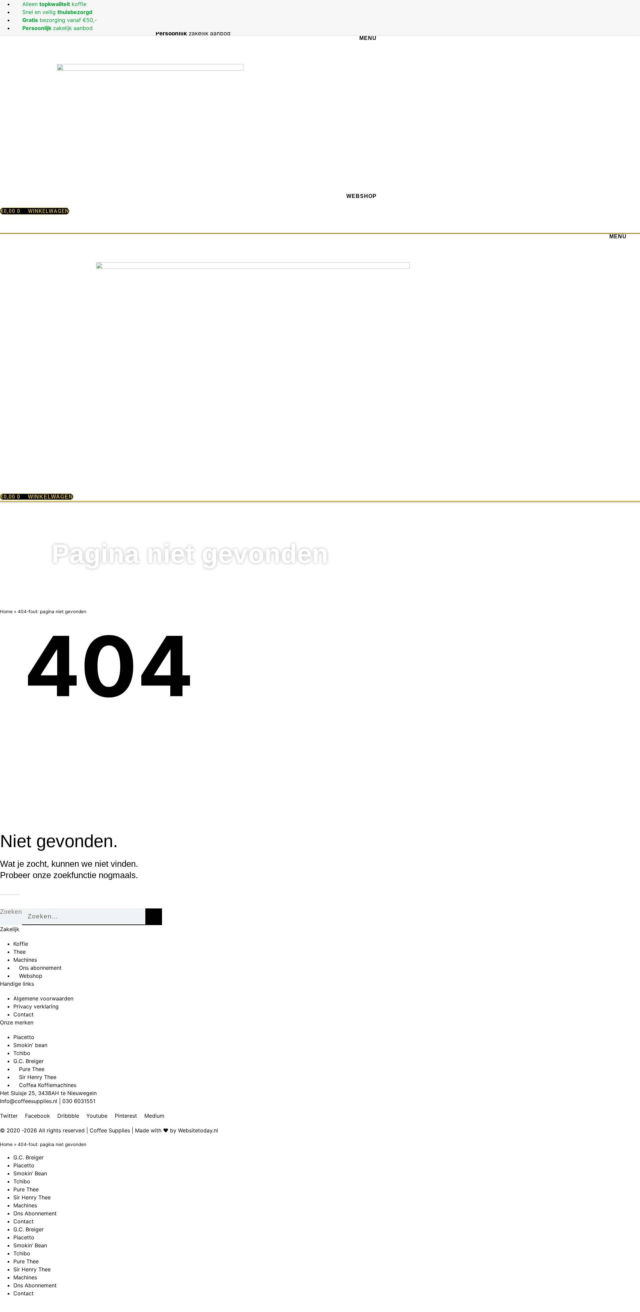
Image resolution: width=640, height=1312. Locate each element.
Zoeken (11, 911)
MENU (368, 38)
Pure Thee (26, 1189)
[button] (190, 226)
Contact (23, 1221)
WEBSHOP (361, 196)
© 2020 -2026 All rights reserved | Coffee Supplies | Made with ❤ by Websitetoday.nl (109, 1130)
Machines (25, 1205)
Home (6, 611)
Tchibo (21, 1181)
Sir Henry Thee (32, 1197)
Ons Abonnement (35, 1213)
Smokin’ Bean (30, 1173)
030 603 (73, 1101)
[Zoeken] (153, 916)
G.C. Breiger (28, 1157)
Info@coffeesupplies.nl (28, 1101)
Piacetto (23, 1165)
